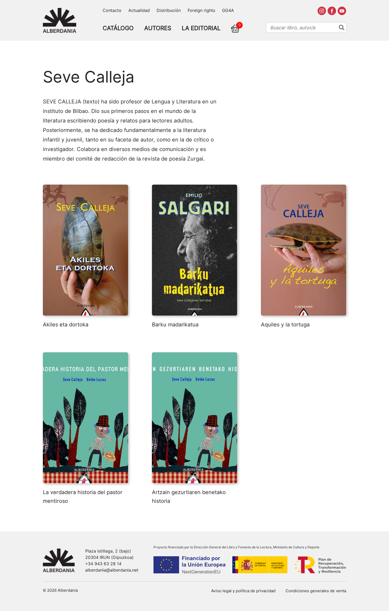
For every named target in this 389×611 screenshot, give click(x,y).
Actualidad (139, 10)
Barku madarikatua (175, 324)
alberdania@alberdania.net (111, 570)
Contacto (112, 10)
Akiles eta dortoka (65, 324)
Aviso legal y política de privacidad (243, 591)
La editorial (201, 28)
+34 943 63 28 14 (103, 563)
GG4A (228, 10)
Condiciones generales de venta (316, 591)
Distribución (169, 10)
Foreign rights (201, 10)
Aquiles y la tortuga (285, 324)
